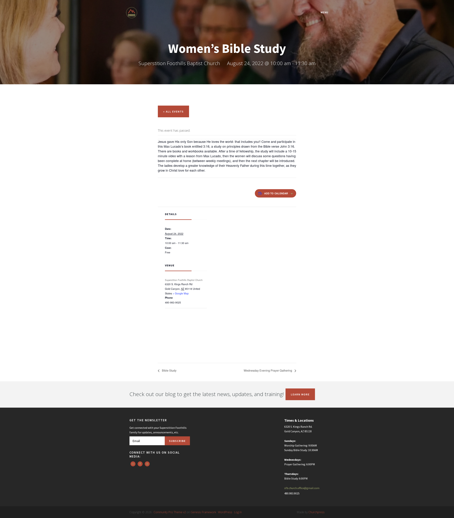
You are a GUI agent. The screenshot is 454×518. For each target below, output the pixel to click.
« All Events (173, 111)
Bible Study (168, 370)
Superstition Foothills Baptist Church (157, 12)
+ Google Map (181, 293)
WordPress (225, 512)
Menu (324, 12)
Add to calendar (276, 193)
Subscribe (177, 441)
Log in (238, 512)
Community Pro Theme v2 (170, 512)
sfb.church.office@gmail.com (301, 488)
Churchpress (316, 512)
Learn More (300, 394)
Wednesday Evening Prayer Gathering (268, 370)
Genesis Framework (203, 512)
